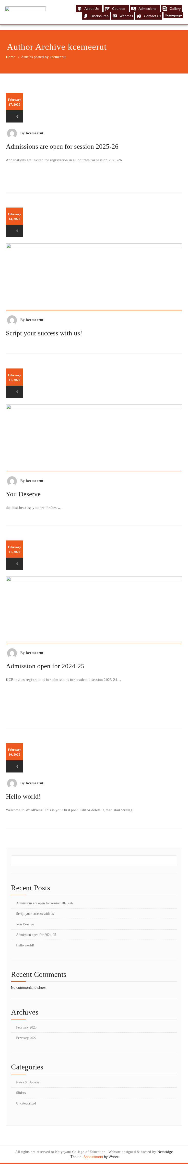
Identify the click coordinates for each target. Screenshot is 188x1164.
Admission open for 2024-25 (45, 666)
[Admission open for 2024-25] (94, 609)
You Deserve (23, 494)
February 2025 (26, 1027)
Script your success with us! (44, 333)
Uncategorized (26, 1103)
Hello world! (23, 796)
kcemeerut (87, 47)
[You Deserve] (94, 437)
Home (10, 57)
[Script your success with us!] (94, 276)
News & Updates (27, 1082)
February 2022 (26, 1038)
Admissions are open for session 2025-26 (62, 146)
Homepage (173, 15)
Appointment (92, 1156)
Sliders (21, 1093)
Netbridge (165, 1152)
